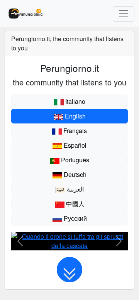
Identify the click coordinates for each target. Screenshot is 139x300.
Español (74, 145)
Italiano (74, 101)
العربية (74, 189)
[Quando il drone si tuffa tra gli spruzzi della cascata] (69, 240)
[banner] (23, 13)
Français (74, 130)
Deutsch (74, 174)
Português (74, 159)
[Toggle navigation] (123, 14)
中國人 (74, 203)
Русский (74, 218)
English (74, 116)
